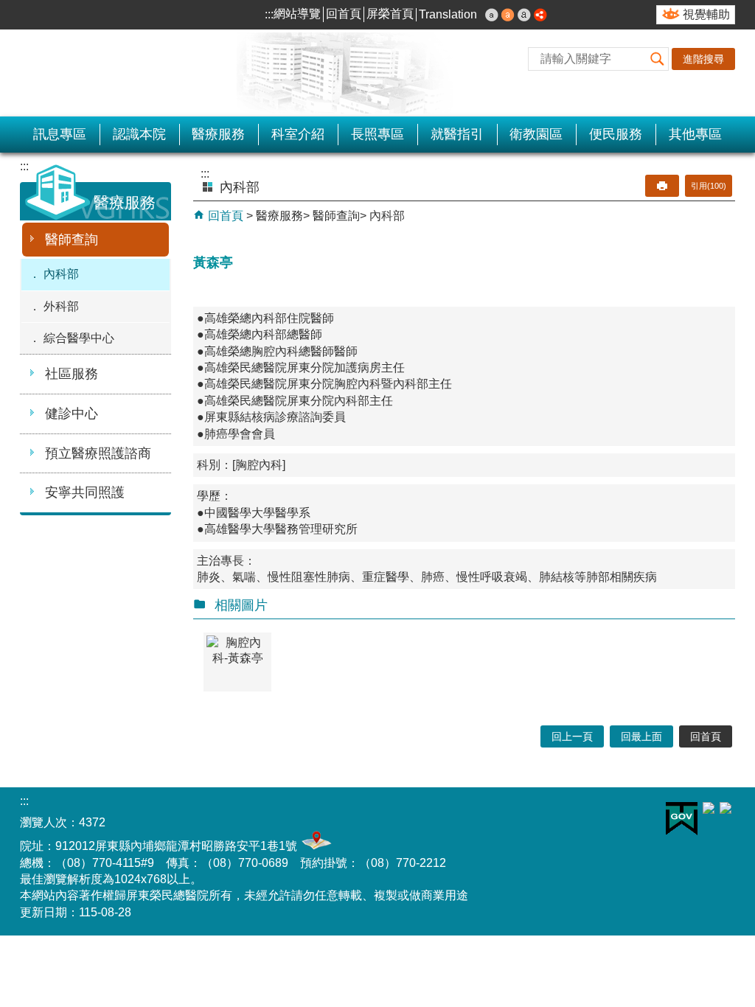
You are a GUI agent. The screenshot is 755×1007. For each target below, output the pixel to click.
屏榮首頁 (390, 13)
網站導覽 (297, 13)
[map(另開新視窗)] (314, 846)
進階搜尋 (703, 59)
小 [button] (491, 14)
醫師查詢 (71, 239)
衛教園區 (536, 134)
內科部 (61, 274)
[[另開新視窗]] (540, 14)
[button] (657, 59)
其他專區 (695, 134)
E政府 (681, 818)
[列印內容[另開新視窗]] (662, 186)
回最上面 (641, 736)
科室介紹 (297, 134)
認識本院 (139, 134)
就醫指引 (457, 134)
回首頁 (343, 13)
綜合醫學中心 (79, 338)
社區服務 (71, 373)
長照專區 (377, 134)
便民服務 (615, 134)
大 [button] (524, 14)
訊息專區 (59, 134)
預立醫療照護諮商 (98, 453)
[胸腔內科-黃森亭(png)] (237, 662)
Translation (448, 14)
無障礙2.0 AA (605, 821)
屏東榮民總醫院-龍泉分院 (171, 73)
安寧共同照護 (85, 492)
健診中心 (71, 413)
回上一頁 (572, 736)
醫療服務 (218, 134)
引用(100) (708, 185)
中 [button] (508, 14)
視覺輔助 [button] (706, 14)
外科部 (61, 306)
